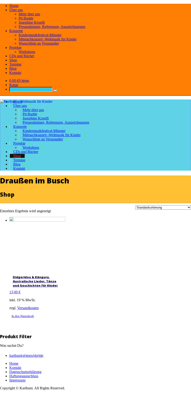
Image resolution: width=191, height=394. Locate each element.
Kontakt (15, 73)
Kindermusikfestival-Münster (40, 35)
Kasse (13, 85)
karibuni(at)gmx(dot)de (26, 356)
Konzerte (16, 31)
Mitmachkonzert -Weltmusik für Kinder (48, 39)
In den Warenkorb (23, 316)
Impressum (17, 380)
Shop (13, 60)
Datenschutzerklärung (25, 372)
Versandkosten (28, 308)
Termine (15, 64)
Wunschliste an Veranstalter (39, 43)
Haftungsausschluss (23, 376)
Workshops (27, 52)
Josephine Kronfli (32, 22)
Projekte (15, 48)
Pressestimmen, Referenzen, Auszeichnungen (52, 27)
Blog (13, 68)
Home (13, 6)
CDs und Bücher (21, 56)
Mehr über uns (29, 14)
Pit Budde (26, 18)
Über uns (16, 10)
